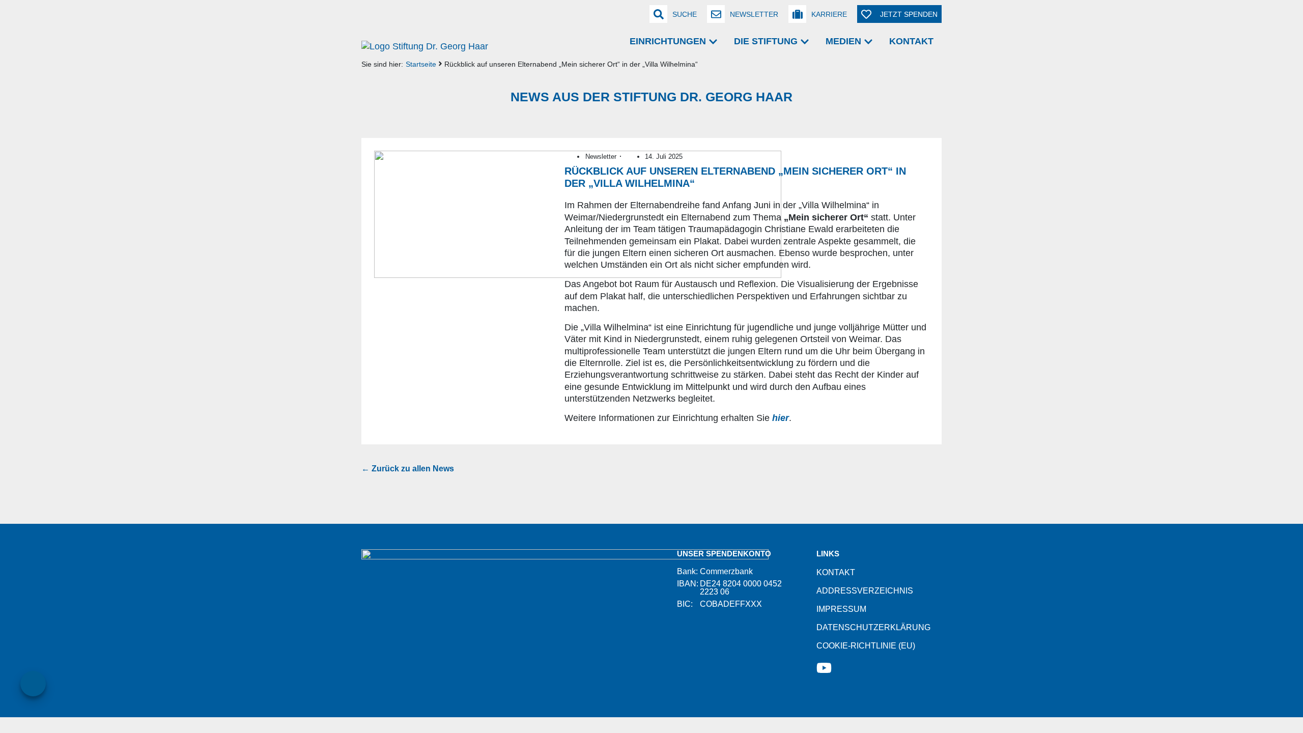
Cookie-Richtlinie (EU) (865, 645)
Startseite (421, 64)
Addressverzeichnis (864, 590)
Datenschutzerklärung (873, 627)
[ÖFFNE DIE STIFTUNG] (804, 41)
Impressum (841, 609)
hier (780, 418)
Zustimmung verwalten (33, 683)
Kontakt (835, 572)
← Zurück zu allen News (407, 468)
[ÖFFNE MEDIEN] (868, 41)
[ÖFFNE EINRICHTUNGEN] (713, 41)
